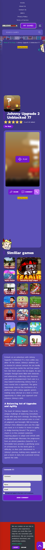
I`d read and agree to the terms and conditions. (19, 493)
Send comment (22, 497)
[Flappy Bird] (35, 328)
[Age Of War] (35, 315)
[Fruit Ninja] (35, 289)
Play (25, 159)
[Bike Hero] (22, 341)
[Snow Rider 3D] (9, 341)
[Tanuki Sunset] (9, 276)
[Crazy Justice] (9, 263)
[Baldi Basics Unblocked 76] (35, 341)
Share (15, 192)
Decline (23, 547)
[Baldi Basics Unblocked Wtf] (22, 302)
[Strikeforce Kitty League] (29, 269)
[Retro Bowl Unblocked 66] (35, 302)
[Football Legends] (9, 302)
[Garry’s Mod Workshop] (9, 289)
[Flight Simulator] (22, 328)
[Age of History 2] (22, 289)
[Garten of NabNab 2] (9, 315)
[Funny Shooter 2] (22, 315)
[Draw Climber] (9, 328)
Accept (15, 547)
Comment (28, 192)
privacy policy (17, 543)
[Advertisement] (22, 71)
